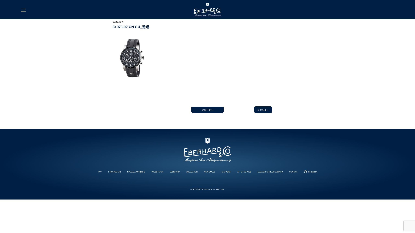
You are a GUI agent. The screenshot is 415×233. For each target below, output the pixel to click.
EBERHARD (175, 171)
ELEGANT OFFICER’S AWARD (270, 171)
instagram (312, 171)
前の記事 (263, 109)
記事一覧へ (207, 109)
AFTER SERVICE (244, 171)
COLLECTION (192, 171)
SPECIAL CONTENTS (136, 171)
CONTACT (293, 171)
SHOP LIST (226, 171)
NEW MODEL (209, 171)
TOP (100, 171)
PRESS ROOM (157, 171)
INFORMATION (114, 171)
